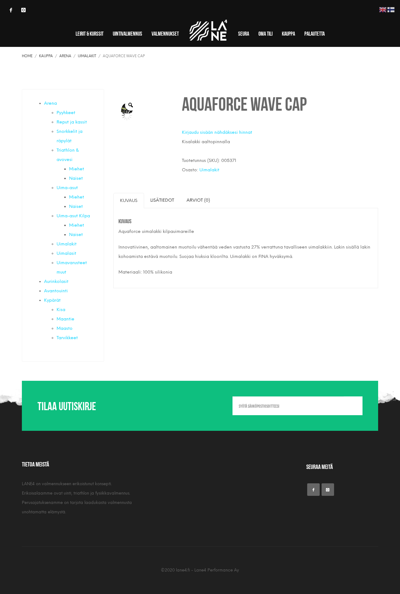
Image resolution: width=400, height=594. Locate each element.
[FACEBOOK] (11, 10)
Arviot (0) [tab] (198, 200)
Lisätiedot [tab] (162, 200)
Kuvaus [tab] (129, 200)
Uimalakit (209, 170)
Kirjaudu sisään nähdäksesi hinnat (217, 132)
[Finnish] (391, 9)
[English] (383, 9)
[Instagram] (23, 10)
